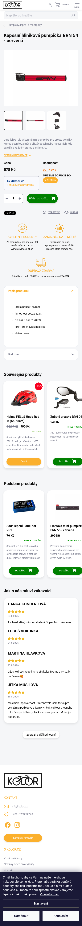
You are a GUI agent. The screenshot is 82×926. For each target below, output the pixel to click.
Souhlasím (61, 916)
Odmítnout (21, 916)
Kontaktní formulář (23, 838)
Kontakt (8, 870)
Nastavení (41, 903)
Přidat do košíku (38, 198)
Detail (24, 461)
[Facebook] (7, 824)
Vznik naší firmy (13, 858)
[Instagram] (16, 824)
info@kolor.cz (19, 806)
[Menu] (77, 5)
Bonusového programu (20, 184)
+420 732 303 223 (22, 814)
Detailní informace (15, 155)
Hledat (73, 15)
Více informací (49, 894)
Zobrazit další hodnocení (41, 734)
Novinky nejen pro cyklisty (19, 864)
